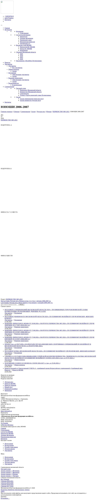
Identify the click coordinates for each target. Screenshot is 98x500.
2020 (21, 59)
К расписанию (17, 85)
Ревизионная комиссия (27, 42)
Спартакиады (24, 93)
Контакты (8, 102)
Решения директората (15, 78)
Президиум (23, 36)
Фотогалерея (9, 443)
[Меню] (1, 25)
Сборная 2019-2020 (7, 483)
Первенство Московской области (31, 92)
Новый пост (9, 387)
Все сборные (5, 479)
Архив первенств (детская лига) (30, 100)
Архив (14, 71)
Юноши (48, 111)
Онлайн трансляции (11, 447)
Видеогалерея (9, 445)
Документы (8, 64)
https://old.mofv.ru (6, 411)
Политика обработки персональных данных (15, 490)
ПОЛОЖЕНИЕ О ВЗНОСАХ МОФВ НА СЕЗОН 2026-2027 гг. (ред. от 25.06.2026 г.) (32, 363)
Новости (7, 62)
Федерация (8, 30)
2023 (21, 57)
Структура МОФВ (7, 432)
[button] (49, 454)
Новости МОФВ (17, 370)
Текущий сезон (21, 88)
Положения (12, 73)
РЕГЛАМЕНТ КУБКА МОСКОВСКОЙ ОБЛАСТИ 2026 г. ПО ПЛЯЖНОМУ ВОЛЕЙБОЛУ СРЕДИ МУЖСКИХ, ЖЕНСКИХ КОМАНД (50, 351)
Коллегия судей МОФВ (23, 45)
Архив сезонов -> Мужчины (10, 471)
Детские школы (10, 449)
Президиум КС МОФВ (27, 47)
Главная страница (6, 111)
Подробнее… (5, 498)
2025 (21, 54)
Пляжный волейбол (11, 389)
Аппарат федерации (26, 38)
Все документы (17, 67)
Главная (7, 28)
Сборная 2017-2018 (7, 486)
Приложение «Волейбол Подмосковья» (29, 61)
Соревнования (9, 86)
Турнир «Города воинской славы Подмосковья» (35, 95)
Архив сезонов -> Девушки (10, 476)
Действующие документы (20, 74)
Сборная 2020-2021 (7, 481)
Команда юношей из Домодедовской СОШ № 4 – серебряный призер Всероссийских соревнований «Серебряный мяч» (44, 368)
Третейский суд (25, 43)
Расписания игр (13, 83)
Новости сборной (10, 385)
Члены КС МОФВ (26, 48)
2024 (21, 55)
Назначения (24, 50)
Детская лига (41, 111)
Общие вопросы (13, 69)
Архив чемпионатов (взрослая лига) (32, 99)
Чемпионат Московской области (30, 90)
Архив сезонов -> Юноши (9, 474)
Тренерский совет (26, 40)
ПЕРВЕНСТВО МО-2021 (61, 111)
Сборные (16, 111)
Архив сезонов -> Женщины (10, 472)
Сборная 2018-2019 (7, 484)
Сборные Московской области (26, 52)
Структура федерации (23, 35)
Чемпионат (8, 390)
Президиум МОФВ (7, 433)
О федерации (24, 33)
